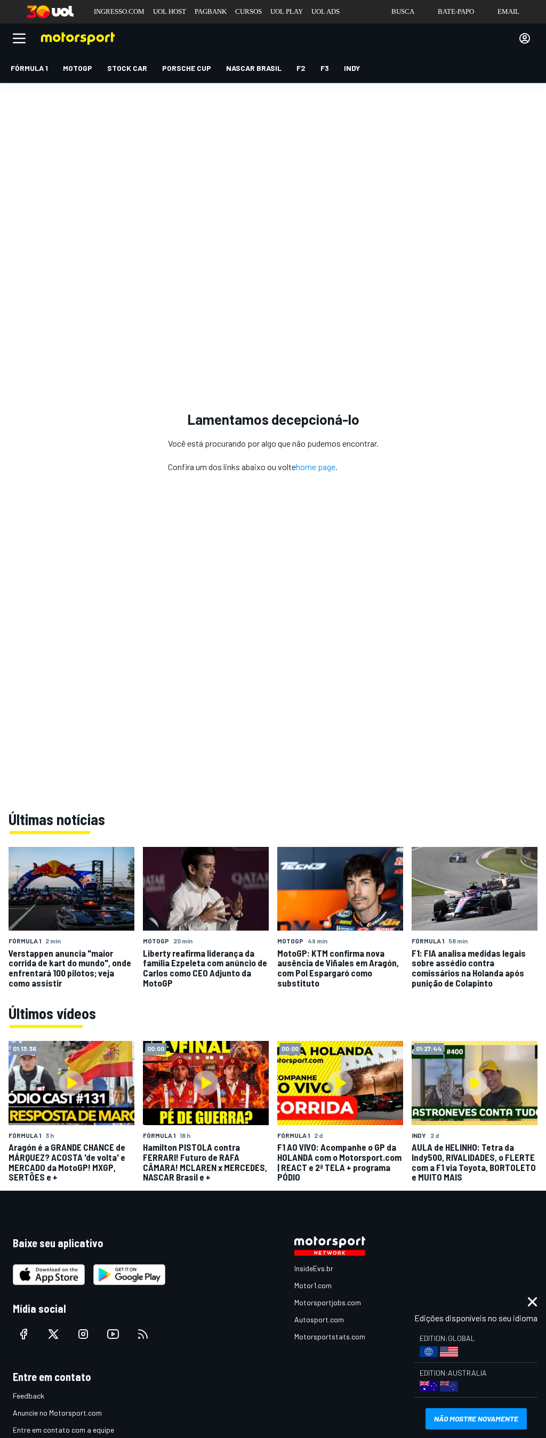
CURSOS (248, 11)
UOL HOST (169, 11)
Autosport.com (319, 1319)
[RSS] (143, 1334)
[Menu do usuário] (524, 38)
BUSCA (402, 11)
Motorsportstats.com (329, 1336)
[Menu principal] (19, 38)
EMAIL (508, 11)
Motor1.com (313, 1285)
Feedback (28, 1395)
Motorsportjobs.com (327, 1302)
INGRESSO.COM (119, 11)
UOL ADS (325, 11)
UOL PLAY (286, 11)
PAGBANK (211, 11)
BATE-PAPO (456, 11)
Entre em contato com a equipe (63, 1429)
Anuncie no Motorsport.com (57, 1412)
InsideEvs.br (313, 1268)
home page (315, 467)
